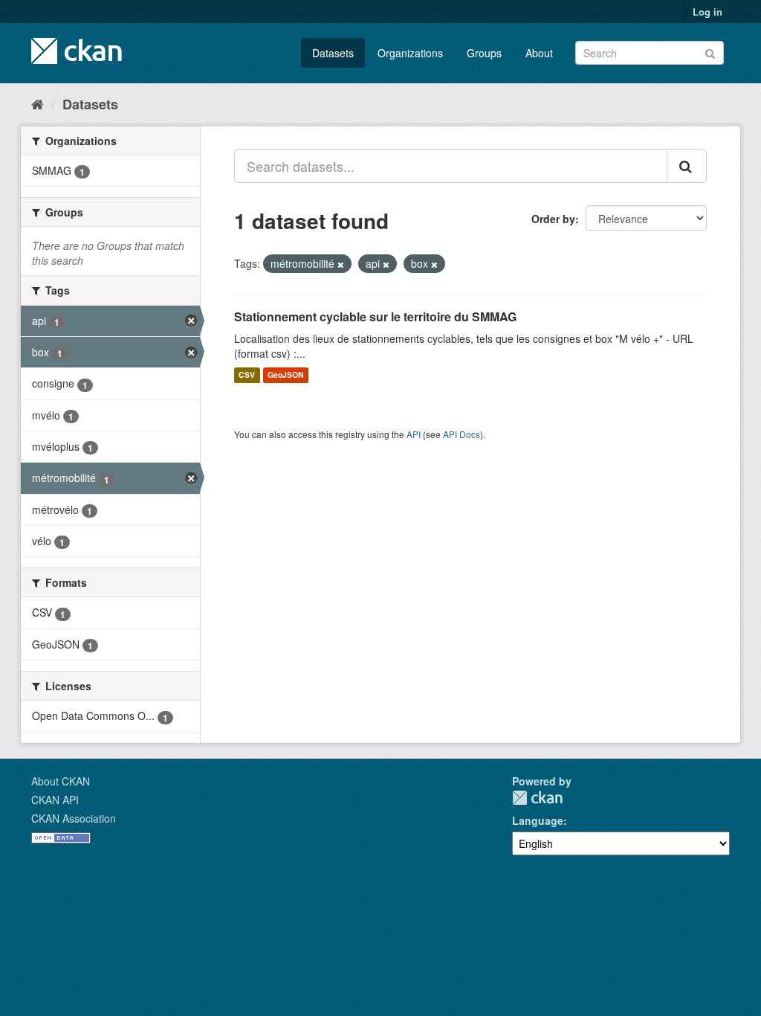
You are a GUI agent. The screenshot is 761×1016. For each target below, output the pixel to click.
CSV (247, 375)
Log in (707, 11)
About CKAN (60, 781)
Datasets (333, 52)
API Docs (461, 434)
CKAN (537, 798)
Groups (484, 52)
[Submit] (710, 51)
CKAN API (55, 799)
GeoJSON (286, 375)
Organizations (410, 52)
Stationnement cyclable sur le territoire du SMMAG (375, 316)
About (539, 52)
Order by (553, 218)
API (414, 434)
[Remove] (340, 264)
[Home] (37, 103)
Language (537, 820)
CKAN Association (73, 818)
